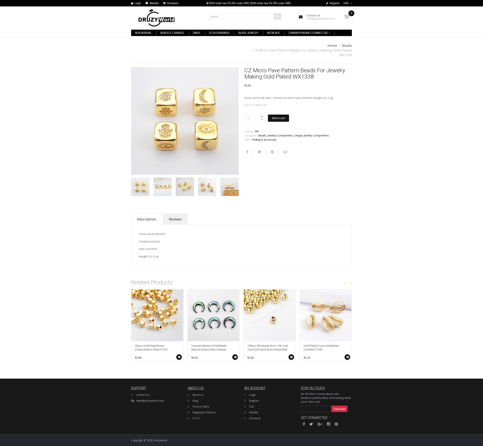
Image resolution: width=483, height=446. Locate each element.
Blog (195, 400)
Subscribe (339, 409)
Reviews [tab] (175, 219)
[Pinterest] (336, 424)
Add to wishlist (256, 105)
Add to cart (278, 118)
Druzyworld (160, 440)
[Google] (285, 152)
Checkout (255, 418)
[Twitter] (259, 152)
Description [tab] (146, 219)
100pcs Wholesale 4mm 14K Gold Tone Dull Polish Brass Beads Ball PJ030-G (267, 348)
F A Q (195, 418)
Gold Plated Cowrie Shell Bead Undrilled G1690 (321, 347)
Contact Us (142, 395)
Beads (347, 45)
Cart (251, 406)
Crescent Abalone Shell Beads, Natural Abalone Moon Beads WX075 (209, 348)
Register (254, 400)
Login (252, 395)
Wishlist (253, 412)
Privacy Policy (200, 406)
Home (332, 45)
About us (197, 395)
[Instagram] (328, 424)
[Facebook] (246, 152)
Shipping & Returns (204, 412)
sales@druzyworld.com (150, 400)
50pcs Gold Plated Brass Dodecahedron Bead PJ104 (151, 347)
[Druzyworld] (156, 17)
